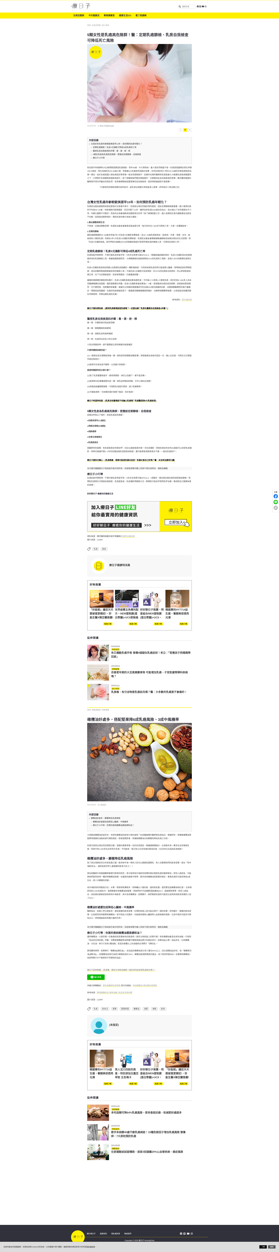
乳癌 (96, 549)
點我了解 (107, 624)
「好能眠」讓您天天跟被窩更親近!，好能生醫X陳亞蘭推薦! (101, 613)
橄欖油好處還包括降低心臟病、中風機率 (110, 822)
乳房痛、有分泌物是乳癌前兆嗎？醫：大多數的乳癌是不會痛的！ (149, 691)
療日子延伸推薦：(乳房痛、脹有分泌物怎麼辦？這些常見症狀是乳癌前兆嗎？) (121, 970)
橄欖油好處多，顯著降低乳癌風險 (105, 818)
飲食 (163, 1009)
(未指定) (103, 805)
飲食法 (105, 1009)
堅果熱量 (125, 1009)
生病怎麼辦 (78, 15)
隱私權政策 (115, 1234)
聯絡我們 (127, 1234)
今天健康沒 (93, 15)
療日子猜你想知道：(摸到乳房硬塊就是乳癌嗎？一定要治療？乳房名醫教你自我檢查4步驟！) (127, 308)
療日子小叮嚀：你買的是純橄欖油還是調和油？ (113, 825)
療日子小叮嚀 (99, 158)
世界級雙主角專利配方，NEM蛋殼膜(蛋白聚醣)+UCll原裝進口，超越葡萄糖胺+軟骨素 (127, 617)
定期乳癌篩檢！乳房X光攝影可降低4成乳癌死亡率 (114, 147)
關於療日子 (91, 1234)
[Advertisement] (139, 1193)
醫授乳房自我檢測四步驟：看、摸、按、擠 (111, 151)
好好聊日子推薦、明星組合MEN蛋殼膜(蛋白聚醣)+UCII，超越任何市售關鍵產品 (152, 617)
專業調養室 (109, 15)
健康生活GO (125, 15)
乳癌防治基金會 (128, 536)
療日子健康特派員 (107, 126)
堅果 (115, 1009)
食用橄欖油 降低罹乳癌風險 (145, 985)
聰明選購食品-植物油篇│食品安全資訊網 (114, 993)
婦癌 (154, 1009)
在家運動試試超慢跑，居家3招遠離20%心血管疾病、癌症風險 (147, 1151)
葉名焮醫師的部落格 (112, 985)
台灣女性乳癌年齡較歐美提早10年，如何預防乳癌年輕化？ (116, 144)
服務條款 (103, 1234)
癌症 (104, 549)
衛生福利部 (187, 300)
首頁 (89, 25)
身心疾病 (105, 25)
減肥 (146, 1009)
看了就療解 (141, 15)
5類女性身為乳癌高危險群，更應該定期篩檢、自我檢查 (117, 154)
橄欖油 (136, 1009)
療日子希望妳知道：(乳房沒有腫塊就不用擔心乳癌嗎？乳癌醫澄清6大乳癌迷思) (121, 401)
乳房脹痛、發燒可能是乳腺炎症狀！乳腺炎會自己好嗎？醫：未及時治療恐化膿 (131, 460)
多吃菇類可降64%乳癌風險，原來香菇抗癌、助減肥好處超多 (146, 1112)
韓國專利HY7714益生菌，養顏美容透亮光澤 (177, 613)
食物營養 (105, 710)
